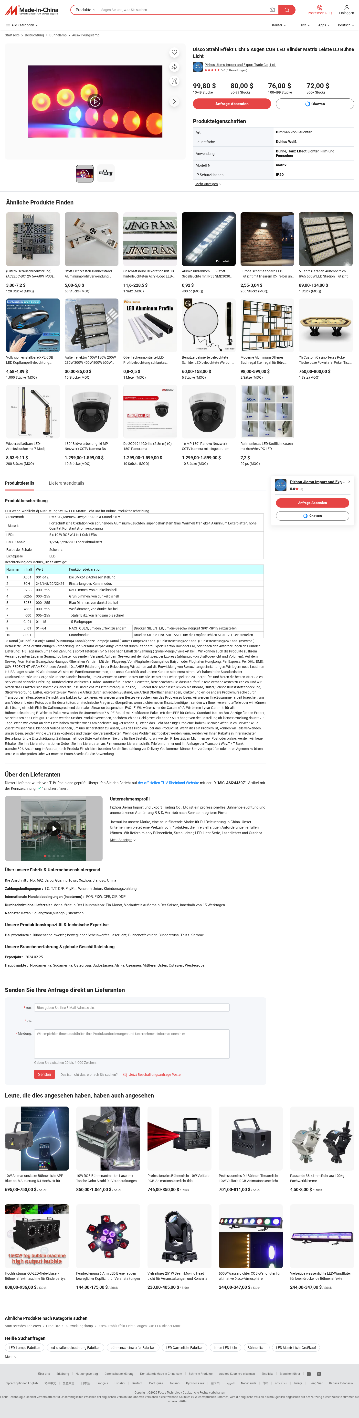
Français (102, 1383)
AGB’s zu (184, 1401)
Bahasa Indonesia (341, 1383)
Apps (322, 25)
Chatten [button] (318, 104)
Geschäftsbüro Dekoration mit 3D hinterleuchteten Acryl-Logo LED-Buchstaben (148, 274)
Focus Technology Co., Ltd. (175, 1392)
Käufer (277, 25)
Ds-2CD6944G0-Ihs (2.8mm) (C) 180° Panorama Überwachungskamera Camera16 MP (148, 446)
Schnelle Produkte (200, 1373)
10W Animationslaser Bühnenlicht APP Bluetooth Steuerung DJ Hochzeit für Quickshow (34, 1180)
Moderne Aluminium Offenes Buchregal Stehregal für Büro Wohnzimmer (262, 360)
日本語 (85, 1383)
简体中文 (50, 1383)
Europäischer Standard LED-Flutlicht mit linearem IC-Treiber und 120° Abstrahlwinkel (267, 274)
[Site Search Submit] (287, 10)
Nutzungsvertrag (87, 1373)
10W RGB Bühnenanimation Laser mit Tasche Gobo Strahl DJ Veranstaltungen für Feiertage (106, 1180)
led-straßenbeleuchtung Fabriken (75, 1347)
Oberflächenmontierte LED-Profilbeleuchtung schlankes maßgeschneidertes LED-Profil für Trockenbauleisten (148, 360)
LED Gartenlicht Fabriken (184, 1347)
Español (120, 1383)
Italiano (174, 1383)
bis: (29, 1020)
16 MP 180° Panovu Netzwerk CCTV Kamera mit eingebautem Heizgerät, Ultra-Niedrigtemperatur (208, 446)
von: (28, 1007)
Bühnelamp (58, 35)
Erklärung (62, 1373)
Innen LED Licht (225, 1347)
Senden (44, 1074)
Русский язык (195, 1383)
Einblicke (267, 1373)
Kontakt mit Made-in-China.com (161, 1373)
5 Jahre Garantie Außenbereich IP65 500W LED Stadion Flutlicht (323, 273)
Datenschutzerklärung (119, 1373)
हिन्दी (265, 1383)
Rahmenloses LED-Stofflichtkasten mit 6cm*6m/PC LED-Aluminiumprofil (267, 446)
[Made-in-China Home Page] (31, 10)
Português (156, 1383)
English (33, 1383)
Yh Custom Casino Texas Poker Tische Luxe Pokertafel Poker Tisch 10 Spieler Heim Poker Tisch (325, 360)
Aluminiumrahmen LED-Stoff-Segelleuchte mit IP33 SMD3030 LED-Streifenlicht (206, 274)
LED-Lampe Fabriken (24, 1347)
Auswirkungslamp (85, 35)
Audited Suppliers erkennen (237, 1373)
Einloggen (346, 13)
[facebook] (309, 1373)
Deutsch (137, 1383)
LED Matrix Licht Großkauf (296, 1347)
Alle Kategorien (22, 25)
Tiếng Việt (316, 1383)
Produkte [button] (83, 9)
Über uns (44, 1373)
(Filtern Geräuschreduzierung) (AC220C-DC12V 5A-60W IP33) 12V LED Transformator (29, 274)
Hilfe (302, 25)
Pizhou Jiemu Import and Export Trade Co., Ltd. (240, 64)
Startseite (12, 35)
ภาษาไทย (281, 1383)
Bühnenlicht (257, 1347)
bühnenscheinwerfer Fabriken (133, 1347)
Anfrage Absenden (232, 103)
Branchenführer (290, 1373)
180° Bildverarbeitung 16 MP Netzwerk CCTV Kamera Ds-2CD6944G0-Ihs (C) (86, 446)
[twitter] (319, 1373)
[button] (272, 10)
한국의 (215, 1383)
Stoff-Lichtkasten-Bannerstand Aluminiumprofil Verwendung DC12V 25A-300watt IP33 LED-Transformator (88, 274)
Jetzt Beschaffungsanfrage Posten (152, 1074)
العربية (230, 1383)
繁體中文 (68, 1383)
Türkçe (298, 1383)
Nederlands (248, 1383)
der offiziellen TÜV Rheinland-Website (168, 782)
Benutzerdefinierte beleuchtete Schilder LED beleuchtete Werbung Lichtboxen (207, 360)
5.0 (296, 489)
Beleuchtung (34, 35)
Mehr (9, 1356)
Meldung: (25, 1033)
